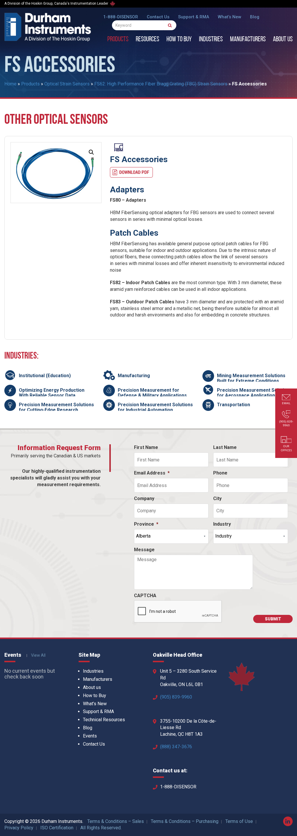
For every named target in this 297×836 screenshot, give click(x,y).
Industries (211, 39)
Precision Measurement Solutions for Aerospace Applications (254, 392)
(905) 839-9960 (176, 697)
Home (10, 84)
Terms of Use (239, 821)
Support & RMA (193, 16)
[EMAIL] (286, 398)
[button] (91, 152)
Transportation (233, 404)
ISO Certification (56, 827)
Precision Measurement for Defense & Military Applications (152, 392)
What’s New (229, 16)
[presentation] (178, 611)
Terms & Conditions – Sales (115, 821)
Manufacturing (134, 375)
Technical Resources (104, 719)
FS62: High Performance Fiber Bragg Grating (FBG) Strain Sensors (160, 84)
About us (283, 39)
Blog (254, 16)
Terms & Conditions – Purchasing (184, 821)
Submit (273, 619)
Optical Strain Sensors (67, 84)
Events (90, 736)
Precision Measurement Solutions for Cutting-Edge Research (56, 407)
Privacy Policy (18, 827)
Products (117, 39)
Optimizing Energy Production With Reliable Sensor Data (51, 392)
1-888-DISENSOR (120, 16)
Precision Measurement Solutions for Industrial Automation (155, 407)
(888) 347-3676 (176, 746)
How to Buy (179, 39)
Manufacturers (248, 39)
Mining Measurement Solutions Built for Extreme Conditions (251, 378)
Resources (147, 39)
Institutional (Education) (45, 375)
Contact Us (158, 16)
